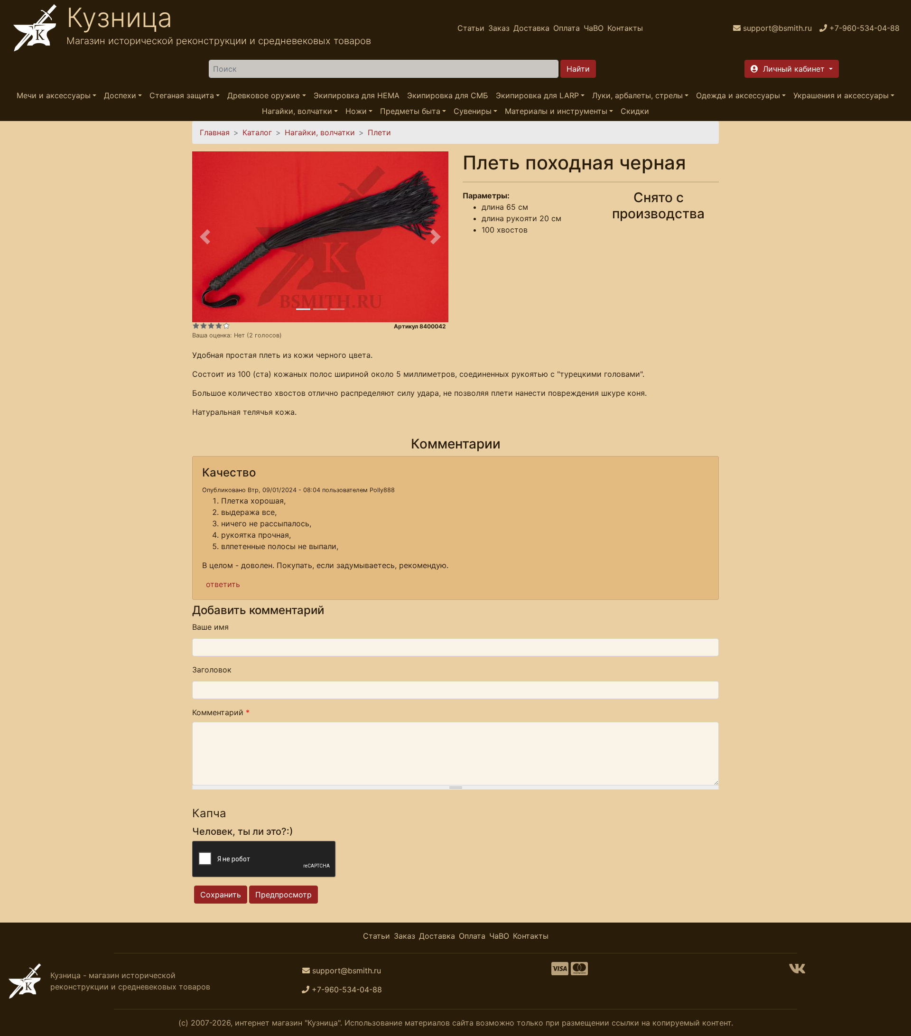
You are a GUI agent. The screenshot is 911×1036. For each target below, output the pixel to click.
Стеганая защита (181, 95)
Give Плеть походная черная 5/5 (226, 325)
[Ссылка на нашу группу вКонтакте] (797, 971)
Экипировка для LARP (537, 95)
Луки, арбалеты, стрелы (637, 95)
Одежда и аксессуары (738, 95)
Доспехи (120, 95)
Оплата (566, 28)
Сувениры (473, 111)
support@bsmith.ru (346, 970)
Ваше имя (210, 627)
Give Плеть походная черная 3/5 (211, 325)
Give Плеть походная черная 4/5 (219, 325)
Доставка (531, 28)
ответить (223, 584)
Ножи (356, 111)
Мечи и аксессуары (54, 95)
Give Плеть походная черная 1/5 (196, 325)
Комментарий (221, 712)
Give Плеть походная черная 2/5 (203, 325)
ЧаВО (594, 28)
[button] (791, 69)
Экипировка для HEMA (357, 95)
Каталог (257, 132)
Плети (379, 132)
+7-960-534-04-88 (347, 989)
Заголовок (212, 669)
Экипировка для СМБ (447, 95)
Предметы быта (410, 111)
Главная (215, 132)
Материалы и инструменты (556, 111)
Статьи (470, 28)
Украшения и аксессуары (841, 95)
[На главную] (35, 28)
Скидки (635, 111)
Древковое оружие (263, 95)
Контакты (625, 28)
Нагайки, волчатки (297, 111)
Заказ (499, 28)
